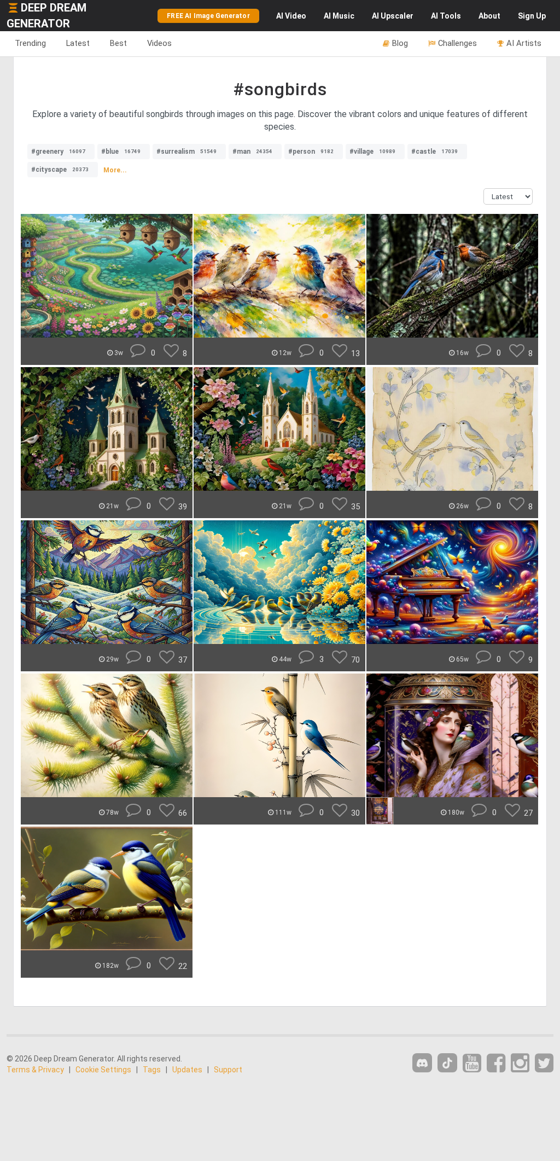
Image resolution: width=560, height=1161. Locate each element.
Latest (78, 43)
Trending (30, 43)
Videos (159, 43)
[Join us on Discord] (422, 1062)
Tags (152, 1069)
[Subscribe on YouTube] (472, 1063)
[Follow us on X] (544, 1063)
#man (252, 151)
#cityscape (60, 169)
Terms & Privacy (35, 1069)
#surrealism (186, 151)
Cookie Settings (103, 1069)
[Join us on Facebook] (496, 1063)
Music (339, 15)
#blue (121, 151)
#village (372, 151)
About (489, 15)
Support (228, 1069)
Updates (187, 1069)
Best (118, 43)
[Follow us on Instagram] (520, 1063)
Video (291, 15)
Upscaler (392, 15)
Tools (446, 15)
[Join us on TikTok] (447, 1062)
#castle (434, 151)
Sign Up (532, 15)
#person (311, 151)
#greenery (58, 151)
